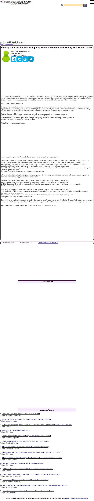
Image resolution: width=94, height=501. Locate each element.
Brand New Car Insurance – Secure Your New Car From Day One (25, 441)
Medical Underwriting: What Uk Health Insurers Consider (23, 463)
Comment (14, 55)
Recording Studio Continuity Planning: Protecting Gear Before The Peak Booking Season (35, 485)
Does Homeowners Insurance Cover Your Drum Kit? (21, 414)
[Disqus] (47, 315)
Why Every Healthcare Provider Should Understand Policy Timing (25, 447)
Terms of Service (82, 498)
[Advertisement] (47, 24)
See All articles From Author (48, 243)
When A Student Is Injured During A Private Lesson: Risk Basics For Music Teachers (32, 458)
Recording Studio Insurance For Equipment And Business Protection (26, 419)
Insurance (9, 44)
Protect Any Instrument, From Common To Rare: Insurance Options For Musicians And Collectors (37, 425)
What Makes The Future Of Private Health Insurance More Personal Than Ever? (31, 452)
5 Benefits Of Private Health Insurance (16, 430)
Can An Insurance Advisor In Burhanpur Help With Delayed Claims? (26, 436)
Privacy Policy (69, 498)
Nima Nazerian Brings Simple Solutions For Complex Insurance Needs (28, 491)
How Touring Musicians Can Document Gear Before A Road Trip (26, 480)
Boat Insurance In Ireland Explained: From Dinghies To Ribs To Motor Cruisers (31, 474)
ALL (1, 44)
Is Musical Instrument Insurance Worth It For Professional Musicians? (28, 469)
